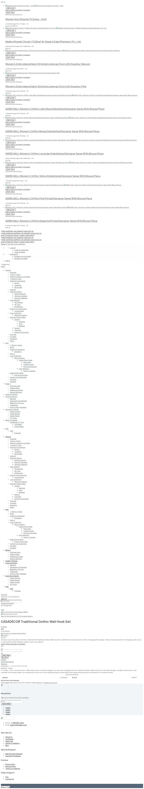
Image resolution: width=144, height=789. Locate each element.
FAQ (6, 777)
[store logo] (9, 264)
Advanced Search (7, 603)
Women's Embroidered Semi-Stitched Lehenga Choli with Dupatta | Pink (45, 86)
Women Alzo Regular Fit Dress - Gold (25, 19)
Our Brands (9, 739)
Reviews (4, 664)
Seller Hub (9, 741)
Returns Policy (10, 766)
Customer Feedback (13, 756)
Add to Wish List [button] (11, 10)
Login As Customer (21, 250)
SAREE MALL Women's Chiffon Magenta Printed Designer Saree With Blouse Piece (51, 220)
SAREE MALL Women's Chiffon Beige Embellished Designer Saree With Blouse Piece (52, 131)
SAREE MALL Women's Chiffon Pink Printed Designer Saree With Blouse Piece (48, 198)
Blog (7, 745)
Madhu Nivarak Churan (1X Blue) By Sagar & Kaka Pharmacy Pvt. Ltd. (43, 41)
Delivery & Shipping (12, 743)
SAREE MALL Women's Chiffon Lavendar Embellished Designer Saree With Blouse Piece (54, 153)
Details (3, 660)
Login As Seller (19, 252)
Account (4, 594)
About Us (8, 737)
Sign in (39, 683)
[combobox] (11, 601)
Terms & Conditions (12, 768)
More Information (7, 662)
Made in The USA (7, 244)
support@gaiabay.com (18, 725)
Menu (3, 266)
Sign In (7, 261)
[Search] (2, 608)
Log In (13, 248)
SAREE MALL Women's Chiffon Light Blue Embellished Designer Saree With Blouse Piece (55, 108)
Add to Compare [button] (24, 10)
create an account (50, 683)
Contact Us (9, 779)
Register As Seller (21, 258)
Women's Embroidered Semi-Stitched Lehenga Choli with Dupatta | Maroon (47, 64)
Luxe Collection (19, 244)
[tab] (72, 594)
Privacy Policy (10, 764)
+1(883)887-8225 (17, 723)
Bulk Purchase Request (13, 754)
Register (14, 254)
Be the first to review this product (13, 633)
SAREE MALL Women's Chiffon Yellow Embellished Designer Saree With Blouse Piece (52, 176)
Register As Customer (22, 256)
